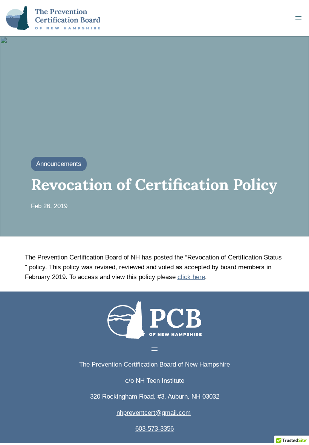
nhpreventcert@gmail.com (153, 412)
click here (191, 277)
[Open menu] (298, 17)
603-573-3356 (154, 428)
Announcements (58, 163)
